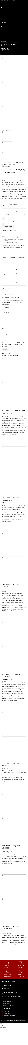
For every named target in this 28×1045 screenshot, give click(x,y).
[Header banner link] (14, 522)
